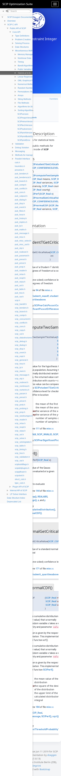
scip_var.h (19, 461)
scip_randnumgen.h (24, 416)
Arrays (20, 95)
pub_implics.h (21, 222)
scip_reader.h (21, 420)
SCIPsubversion (24, 129)
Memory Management (27, 54)
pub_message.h (22, 233)
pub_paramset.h (22, 256)
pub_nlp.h (19, 248)
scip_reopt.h (20, 427)
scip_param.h (21, 393)
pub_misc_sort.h (22, 244)
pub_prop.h (20, 267)
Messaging (20, 151)
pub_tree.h (19, 293)
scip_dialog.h (21, 345)
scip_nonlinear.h (22, 386)
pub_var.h (19, 297)
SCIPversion (22, 114)
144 (38, 491)
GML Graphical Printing (28, 80)
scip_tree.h (20, 453)
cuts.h (17, 162)
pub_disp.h (20, 203)
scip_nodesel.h (21, 382)
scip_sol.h (19, 434)
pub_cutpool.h (21, 196)
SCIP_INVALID (44, 434)
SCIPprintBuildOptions (27, 136)
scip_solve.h (20, 438)
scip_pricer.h (20, 401)
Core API (16, 32)
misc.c (48, 290)
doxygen (52, 755)
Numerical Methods (26, 84)
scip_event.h (20, 352)
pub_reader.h (21, 270)
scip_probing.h (21, 408)
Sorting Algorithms (26, 110)
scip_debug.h (21, 341)
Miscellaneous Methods (25, 51)
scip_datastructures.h (24, 338)
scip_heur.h (20, 364)
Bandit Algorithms (25, 65)
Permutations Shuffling (28, 92)
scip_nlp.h (19, 379)
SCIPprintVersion (25, 133)
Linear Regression (26, 77)
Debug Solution (22, 147)
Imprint (37, 765)
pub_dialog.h (21, 200)
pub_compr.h (20, 185)
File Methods (23, 103)
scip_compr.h (21, 315)
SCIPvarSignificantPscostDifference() (39, 309)
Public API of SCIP (18, 28)
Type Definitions (22, 36)
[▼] (2, 24)
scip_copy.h (20, 330)
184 (38, 707)
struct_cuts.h (20, 479)
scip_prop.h (20, 412)
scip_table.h (20, 446)
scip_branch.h (21, 311)
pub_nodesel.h (21, 252)
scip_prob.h (20, 405)
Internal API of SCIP (18, 490)
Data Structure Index (16, 498)
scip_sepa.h (20, 431)
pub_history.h (21, 218)
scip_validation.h (22, 457)
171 (38, 568)
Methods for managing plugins (28, 155)
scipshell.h (19, 475)
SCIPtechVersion (24, 125)
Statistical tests (24, 73)
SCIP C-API (12, 24)
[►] (2, 20)
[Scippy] (36, 20)
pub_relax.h (20, 274)
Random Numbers (26, 88)
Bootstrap (45, 769)
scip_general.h (21, 360)
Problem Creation (23, 39)
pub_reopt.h (20, 278)
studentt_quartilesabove (44, 574)
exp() (34, 496)
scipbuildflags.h (22, 464)
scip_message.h (22, 375)
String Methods (24, 99)
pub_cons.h (20, 192)
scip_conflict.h (21, 323)
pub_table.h (20, 289)
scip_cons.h (20, 326)
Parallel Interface (22, 159)
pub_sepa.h (20, 282)
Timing (21, 62)
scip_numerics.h (22, 390)
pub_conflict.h (21, 188)
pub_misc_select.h (23, 241)
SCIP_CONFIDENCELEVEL (45, 167)
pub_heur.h (20, 215)
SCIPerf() (48, 669)
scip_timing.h (21, 449)
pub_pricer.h (20, 263)
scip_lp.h (19, 367)
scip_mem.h (20, 371)
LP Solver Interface (18, 494)
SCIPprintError (23, 140)
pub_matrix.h (20, 229)
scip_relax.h (20, 423)
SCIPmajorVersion (25, 118)
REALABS (42, 496)
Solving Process (22, 43)
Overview (11, 21)
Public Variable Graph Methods (31, 69)
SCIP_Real (36, 179)
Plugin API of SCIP (21, 487)
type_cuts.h (20, 483)
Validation (19, 144)
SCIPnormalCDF (39, 205)
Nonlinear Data (24, 58)
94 (37, 290)
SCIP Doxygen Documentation (20, 17)
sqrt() (55, 716)
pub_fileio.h (20, 211)
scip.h (17, 300)
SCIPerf (35, 193)
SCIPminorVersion (25, 121)
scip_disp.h (20, 349)
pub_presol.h (21, 259)
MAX (33, 434)
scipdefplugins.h (22, 468)
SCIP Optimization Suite (17, 4)
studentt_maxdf (40, 296)
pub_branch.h (21, 181)
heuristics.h (20, 166)
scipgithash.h (21, 472)
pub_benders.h (21, 174)
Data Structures (22, 47)
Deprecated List (14, 502)
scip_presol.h (21, 397)
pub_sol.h (19, 285)
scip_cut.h (19, 334)
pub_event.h (20, 207)
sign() (33, 500)
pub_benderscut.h (23, 177)
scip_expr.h (20, 356)
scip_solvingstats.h (23, 442)
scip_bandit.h (21, 304)
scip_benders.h (21, 308)
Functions (54, 99)
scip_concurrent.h (23, 319)
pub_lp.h (19, 226)
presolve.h (19, 170)
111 (38, 428)
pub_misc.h (20, 237)
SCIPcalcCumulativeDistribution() (36, 509)
